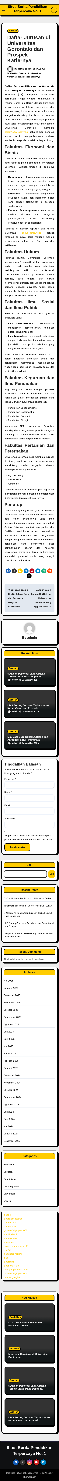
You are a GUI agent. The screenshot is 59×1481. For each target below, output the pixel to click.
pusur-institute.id (31, 232)
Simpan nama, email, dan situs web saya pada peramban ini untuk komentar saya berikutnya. (28, 837)
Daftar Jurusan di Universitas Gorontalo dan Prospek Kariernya (28, 49)
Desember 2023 (12, 1141)
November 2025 (12, 1002)
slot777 (7, 1250)
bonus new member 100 (16, 1246)
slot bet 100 (10, 1222)
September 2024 (13, 1097)
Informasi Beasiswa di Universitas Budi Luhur (28, 905)
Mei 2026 (9, 980)
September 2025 (12, 1017)
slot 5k (7, 1215)
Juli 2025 (9, 1031)
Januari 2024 (11, 1133)
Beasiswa (9, 1164)
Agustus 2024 (11, 1104)
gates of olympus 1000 (15, 1230)
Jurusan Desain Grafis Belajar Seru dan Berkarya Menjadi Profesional (18, 598)
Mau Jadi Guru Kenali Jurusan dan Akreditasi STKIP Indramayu (27, 738)
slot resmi (9, 1261)
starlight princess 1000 (16, 1269)
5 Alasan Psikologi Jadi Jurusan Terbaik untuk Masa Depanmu (26, 675)
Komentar (10, 779)
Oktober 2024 (11, 1090)
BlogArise (45, 1473)
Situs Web (9, 818)
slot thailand (10, 1234)
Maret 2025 (10, 1053)
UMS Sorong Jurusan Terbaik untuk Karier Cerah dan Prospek (28, 707)
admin (21, 69)
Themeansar (29, 1477)
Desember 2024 (12, 1075)
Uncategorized (12, 1186)
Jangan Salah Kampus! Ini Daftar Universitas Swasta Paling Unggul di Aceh (40, 598)
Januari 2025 (11, 1068)
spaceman (9, 1242)
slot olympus (10, 1238)
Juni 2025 (9, 1039)
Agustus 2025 (11, 1024)
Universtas (9, 1193)
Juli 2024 (9, 1112)
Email (7, 805)
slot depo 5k (10, 1226)
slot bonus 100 (11, 1265)
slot (6, 1258)
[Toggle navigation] (3, 10)
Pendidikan (10, 1179)
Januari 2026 (11, 988)
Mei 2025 (8, 1046)
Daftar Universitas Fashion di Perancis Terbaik (28, 898)
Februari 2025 (11, 1061)
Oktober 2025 (11, 1010)
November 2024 (12, 1082)
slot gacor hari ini (13, 1254)
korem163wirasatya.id (17, 132)
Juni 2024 (9, 1119)
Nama (8, 792)
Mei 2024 (9, 1126)
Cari (29, 864)
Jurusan (13, 31)
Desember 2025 (12, 995)
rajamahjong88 (12, 1277)
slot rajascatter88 (13, 1218)
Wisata (7, 1201)
